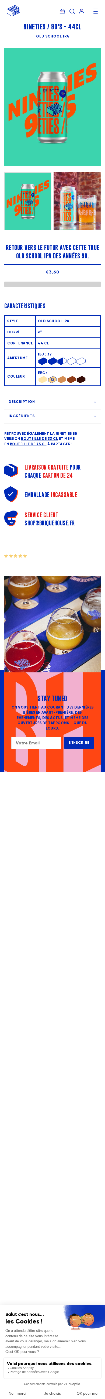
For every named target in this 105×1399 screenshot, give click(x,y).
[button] (16, 556)
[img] (72, 11)
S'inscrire (79, 743)
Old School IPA (52, 36)
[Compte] (81, 11)
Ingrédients (22, 416)
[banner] (13, 15)
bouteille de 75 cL (28, 444)
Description (22, 402)
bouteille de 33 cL (39, 439)
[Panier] (62, 11)
